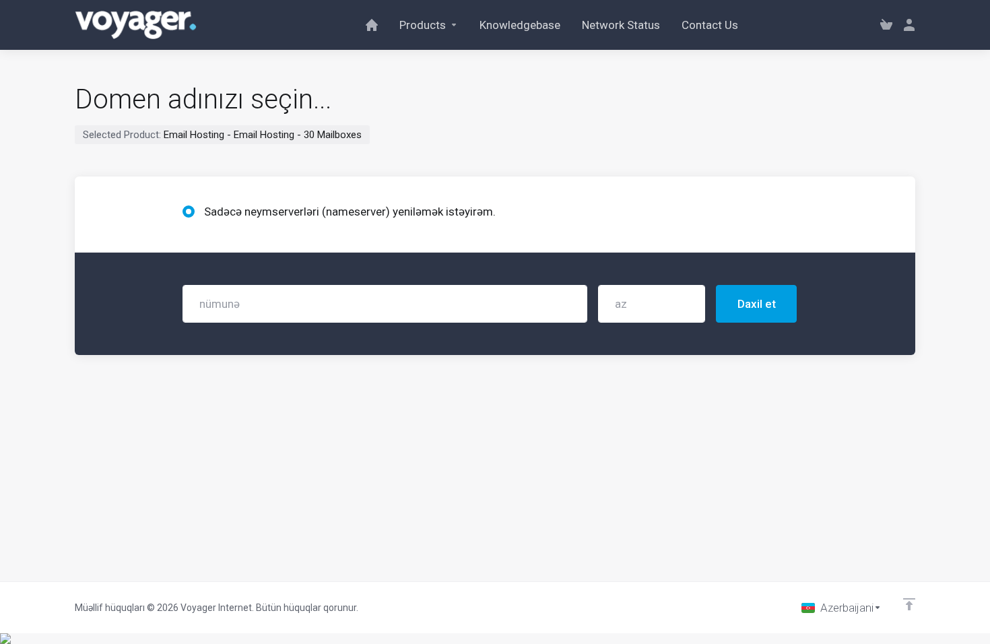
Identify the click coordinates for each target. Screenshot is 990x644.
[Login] (906, 25)
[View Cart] (886, 25)
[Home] (372, 25)
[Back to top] (909, 604)
